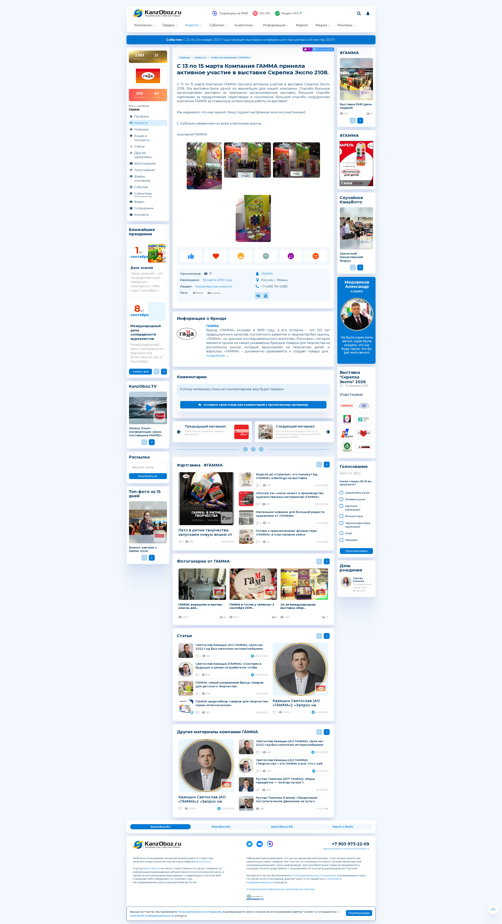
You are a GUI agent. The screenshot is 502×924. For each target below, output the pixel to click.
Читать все (141, 371)
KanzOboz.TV (143, 386)
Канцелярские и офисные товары (162, 16)
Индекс (290, 13)
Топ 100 (264, 13)
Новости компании (223, 57)
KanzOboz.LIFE (282, 827)
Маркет (302, 25)
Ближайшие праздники (142, 231)
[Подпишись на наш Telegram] (249, 843)
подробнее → (217, 355)
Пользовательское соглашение (314, 875)
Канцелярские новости (213, 286)
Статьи (139, 146)
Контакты (141, 214)
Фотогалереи (145, 163)
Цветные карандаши (352, 507)
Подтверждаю (359, 913)
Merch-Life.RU (343, 827)
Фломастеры (354, 516)
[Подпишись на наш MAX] (270, 843)
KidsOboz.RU (221, 827)
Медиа (321, 25)
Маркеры (351, 539)
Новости (192, 25)
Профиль (141, 116)
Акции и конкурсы (142, 138)
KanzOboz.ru (202, 861)
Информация (274, 25)
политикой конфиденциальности (152, 915)
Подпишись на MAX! (233, 13)
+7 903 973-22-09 (350, 843)
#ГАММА (198, 292)
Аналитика (243, 25)
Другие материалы (143, 155)
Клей (348, 533)
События (216, 25)
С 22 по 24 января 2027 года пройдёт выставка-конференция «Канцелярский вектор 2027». (251, 40)
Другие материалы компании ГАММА (217, 731)
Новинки (141, 129)
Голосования (354, 466)
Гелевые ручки (355, 499)
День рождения (351, 568)
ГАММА (243, 57)
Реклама (344, 25)
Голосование (144, 170)
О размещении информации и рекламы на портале (280, 889)
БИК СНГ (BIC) (350, 473)
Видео (139, 202)
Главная (184, 57)
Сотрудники (143, 208)
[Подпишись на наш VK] (259, 843)
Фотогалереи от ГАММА (203, 561)
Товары (168, 25)
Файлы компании (142, 178)
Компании (143, 25)
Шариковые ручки (357, 492)
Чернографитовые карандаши (357, 524)
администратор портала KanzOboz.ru (346, 848)
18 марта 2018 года (217, 280)
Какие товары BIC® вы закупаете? (356, 483)
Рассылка (139, 457)
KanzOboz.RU (160, 827)
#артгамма (214, 292)
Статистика (143, 194)
